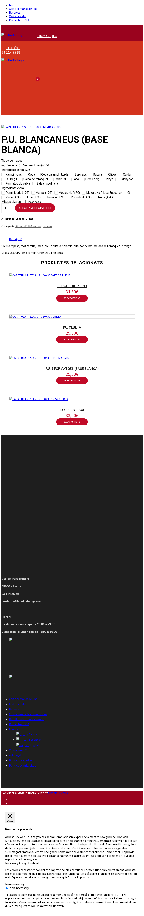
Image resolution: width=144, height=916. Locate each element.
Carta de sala (17, 16)
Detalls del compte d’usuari (26, 719)
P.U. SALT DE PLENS (72, 286)
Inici (11, 5)
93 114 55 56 (10, 594)
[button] (46, 36)
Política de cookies (21, 760)
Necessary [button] (12, 863)
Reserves (14, 12)
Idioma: (14, 729)
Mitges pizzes (12, 201)
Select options (72, 298)
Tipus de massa (12, 160)
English (34, 745)
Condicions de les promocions (28, 714)
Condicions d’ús (19, 750)
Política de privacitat (22, 765)
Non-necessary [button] (14, 884)
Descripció (15, 239)
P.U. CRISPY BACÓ (72, 410)
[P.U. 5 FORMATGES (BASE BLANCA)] (39, 358)
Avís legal (15, 755)
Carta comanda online (23, 9)
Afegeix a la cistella (35, 208)
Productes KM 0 (19, 20)
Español (35, 739)
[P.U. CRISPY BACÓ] (38, 399)
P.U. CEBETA (72, 327)
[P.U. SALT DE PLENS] (39, 275)
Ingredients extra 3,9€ (16, 170)
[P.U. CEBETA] (35, 316)
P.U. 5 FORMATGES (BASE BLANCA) (72, 369)
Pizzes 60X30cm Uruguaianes (33, 226)
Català (32, 734)
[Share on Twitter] (9, 232)
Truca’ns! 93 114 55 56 (11, 50)
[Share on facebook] (3, 232)
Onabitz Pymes (58, 793)
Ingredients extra (13, 188)
